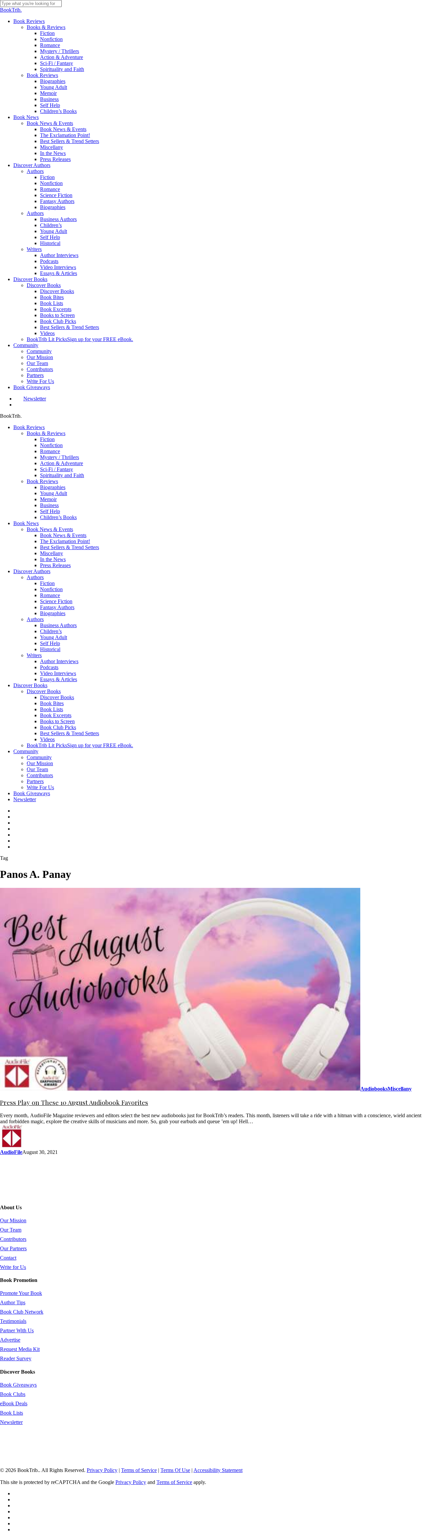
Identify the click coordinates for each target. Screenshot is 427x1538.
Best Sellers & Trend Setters (69, 547)
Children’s (51, 631)
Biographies (52, 487)
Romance (50, 451)
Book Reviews (29, 427)
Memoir (48, 499)
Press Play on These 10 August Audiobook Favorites (74, 1102)
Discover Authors (31, 571)
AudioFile (11, 1152)
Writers (34, 655)
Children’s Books (58, 517)
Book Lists (51, 709)
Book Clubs (12, 1394)
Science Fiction (56, 601)
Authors (35, 577)
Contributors (40, 775)
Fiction (47, 439)
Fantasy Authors (57, 607)
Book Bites (52, 703)
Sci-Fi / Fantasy (56, 469)
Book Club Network (21, 1312)
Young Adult (53, 493)
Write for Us (13, 1267)
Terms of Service (139, 1470)
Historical (50, 649)
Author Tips (12, 1302)
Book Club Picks (58, 727)
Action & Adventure (61, 463)
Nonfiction (51, 445)
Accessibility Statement (218, 1470)
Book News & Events (50, 529)
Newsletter (24, 799)
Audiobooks (374, 1089)
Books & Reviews (46, 433)
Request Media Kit (20, 1349)
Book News (26, 523)
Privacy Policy (102, 1470)
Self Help (50, 511)
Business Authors (58, 625)
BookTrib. (11, 10)
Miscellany (51, 553)
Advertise (10, 1340)
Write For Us (40, 787)
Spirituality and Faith (62, 475)
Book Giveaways (31, 793)
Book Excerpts (55, 715)
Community (25, 751)
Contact (8, 1258)
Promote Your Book (21, 1293)
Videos (47, 739)
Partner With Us (17, 1330)
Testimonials (13, 1321)
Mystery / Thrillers (59, 457)
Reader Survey (15, 1358)
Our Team (37, 769)
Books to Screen (57, 721)
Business (49, 505)
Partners (35, 781)
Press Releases (55, 565)
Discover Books (30, 685)
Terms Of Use (175, 1470)
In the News (53, 559)
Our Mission (40, 763)
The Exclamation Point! (65, 541)
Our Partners (13, 1248)
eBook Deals (13, 1403)
